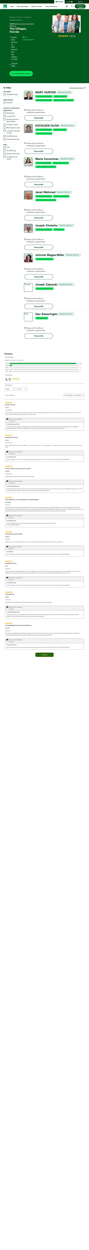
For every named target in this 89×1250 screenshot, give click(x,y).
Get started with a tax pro (21, 74)
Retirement (10, 113)
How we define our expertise (76, 87)
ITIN (8, 147)
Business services (37, 6)
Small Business (12, 136)
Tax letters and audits (12, 158)
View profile (38, 118)
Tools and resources (51, 6)
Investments (11, 116)
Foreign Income (12, 124)
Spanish (9, 102)
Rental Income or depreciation (13, 120)
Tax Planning (11, 150)
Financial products (22, 6)
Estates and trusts (13, 154)
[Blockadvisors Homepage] (70, 1)
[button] (80, 6)
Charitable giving (13, 139)
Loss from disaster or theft (13, 132)
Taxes (12, 6)
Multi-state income (13, 128)
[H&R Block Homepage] (59, 1)
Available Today (12, 94)
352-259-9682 (14, 64)
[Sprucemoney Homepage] (80, 1)
